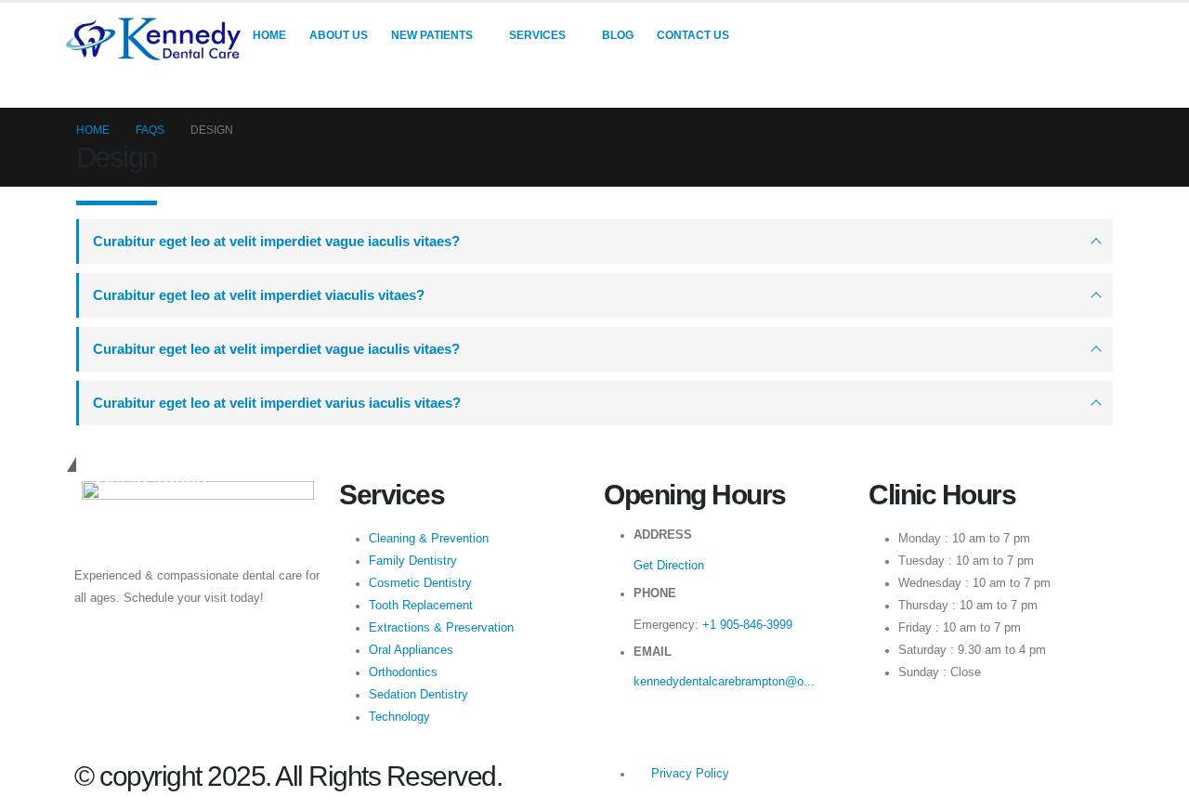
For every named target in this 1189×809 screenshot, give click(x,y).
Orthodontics (403, 672)
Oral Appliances (411, 650)
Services (537, 35)
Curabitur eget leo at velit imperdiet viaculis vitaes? (259, 295)
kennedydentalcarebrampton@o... (724, 681)
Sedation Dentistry (418, 694)
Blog (618, 35)
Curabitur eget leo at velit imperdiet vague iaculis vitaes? (276, 241)
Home (269, 35)
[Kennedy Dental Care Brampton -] (153, 39)
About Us (338, 35)
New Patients (432, 35)
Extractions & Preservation (441, 627)
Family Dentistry (413, 561)
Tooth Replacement (421, 605)
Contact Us (693, 35)
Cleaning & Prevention (429, 538)
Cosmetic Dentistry (420, 583)
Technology (399, 717)
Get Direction (669, 565)
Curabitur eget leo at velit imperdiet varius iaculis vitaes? (277, 403)
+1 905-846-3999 (747, 625)
